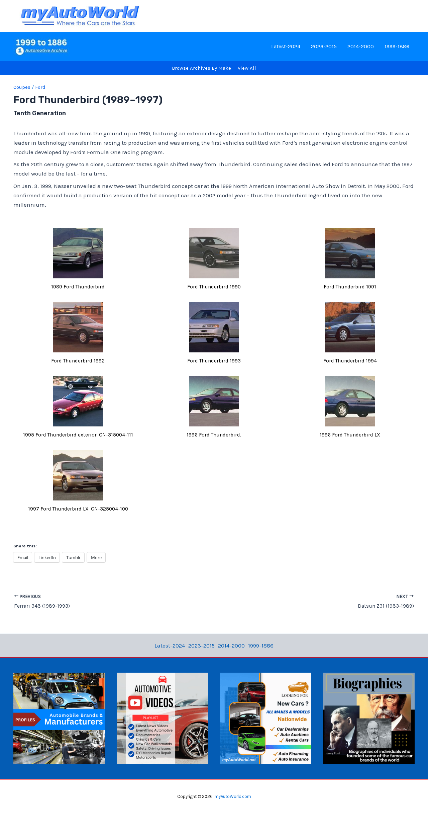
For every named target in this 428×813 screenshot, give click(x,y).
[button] (78, 261)
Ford (40, 87)
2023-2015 (324, 46)
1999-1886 (397, 46)
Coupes (21, 87)
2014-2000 (360, 46)
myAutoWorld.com (233, 796)
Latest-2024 (285, 46)
